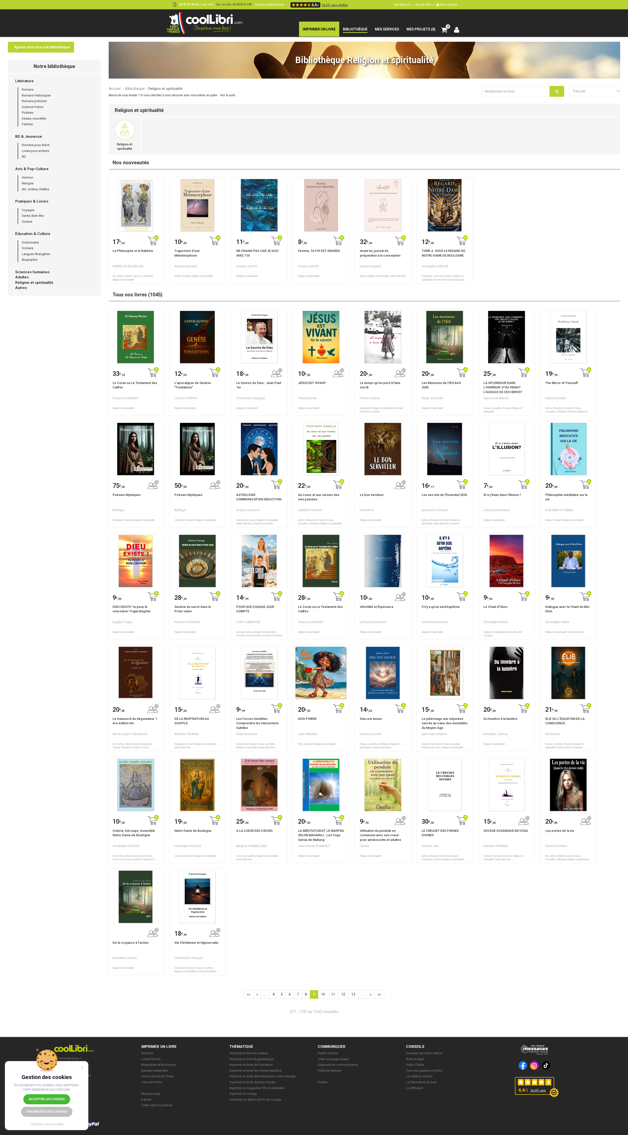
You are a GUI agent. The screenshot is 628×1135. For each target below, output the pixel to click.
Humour (27, 177)
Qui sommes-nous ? (67, 1058)
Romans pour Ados (36, 145)
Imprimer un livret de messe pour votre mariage (262, 1076)
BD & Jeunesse (28, 136)
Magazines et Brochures (158, 1065)
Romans (28, 89)
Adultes (22, 277)
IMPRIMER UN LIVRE (159, 1046)
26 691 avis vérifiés (335, 5)
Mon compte (448, 4)
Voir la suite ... (229, 95)
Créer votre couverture (156, 1105)
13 (353, 994)
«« (248, 994)
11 (333, 994)
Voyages (28, 210)
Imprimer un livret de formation (251, 1065)
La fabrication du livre (421, 1082)
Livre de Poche (151, 1082)
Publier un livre (328, 1053)
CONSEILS (415, 1046)
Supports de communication (338, 1065)
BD (24, 156)
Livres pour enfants (35, 151)
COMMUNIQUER (331, 1046)
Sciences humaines (32, 272)
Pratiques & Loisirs (31, 201)
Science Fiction (32, 107)
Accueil (114, 88)
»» (379, 994)
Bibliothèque (135, 88)
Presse (322, 1082)
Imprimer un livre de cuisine (248, 1053)
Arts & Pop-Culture (32, 169)
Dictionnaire (30, 242)
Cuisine (27, 221)
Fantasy (27, 124)
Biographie (29, 259)
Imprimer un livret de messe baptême (255, 1070)
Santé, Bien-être (33, 216)
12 (343, 994)
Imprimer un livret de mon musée (252, 1082)
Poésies (27, 112)
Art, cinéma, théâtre (35, 189)
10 (323, 994)
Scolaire (27, 248)
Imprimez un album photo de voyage (255, 1099)
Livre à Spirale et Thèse (157, 1076)
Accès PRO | (424, 4)
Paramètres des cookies (46, 1111)
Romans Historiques (36, 95)
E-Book (146, 1099)
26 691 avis (538, 1090)
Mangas (27, 183)
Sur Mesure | (403, 4)
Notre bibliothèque (54, 66)
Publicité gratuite (329, 1070)
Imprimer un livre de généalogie (251, 1059)
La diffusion (414, 1088)
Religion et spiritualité (34, 282)
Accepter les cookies (47, 1099)
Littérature (24, 81)
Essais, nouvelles (34, 118)
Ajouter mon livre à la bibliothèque (42, 47)
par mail (208, 4)
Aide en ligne (415, 1059)
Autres (21, 288)
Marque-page (150, 1093)
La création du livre (419, 1076)
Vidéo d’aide (415, 1065)
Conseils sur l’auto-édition (424, 1053)
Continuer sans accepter (47, 1124)
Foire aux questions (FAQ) (424, 1070)
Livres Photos (150, 1059)
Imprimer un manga (243, 1093)
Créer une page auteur (333, 1059)
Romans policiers (34, 101)
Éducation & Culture (32, 234)
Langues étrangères (36, 254)
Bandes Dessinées (154, 1070)
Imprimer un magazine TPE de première (256, 1088)
